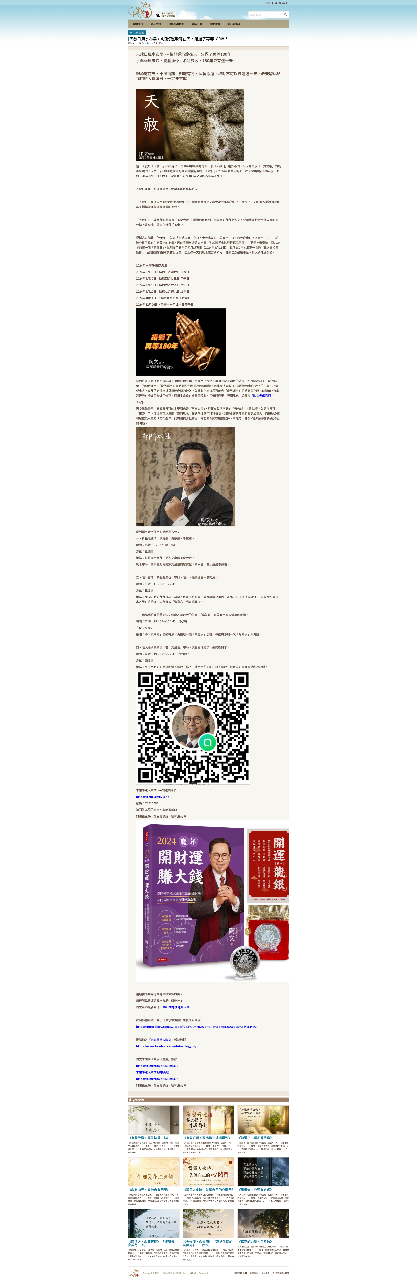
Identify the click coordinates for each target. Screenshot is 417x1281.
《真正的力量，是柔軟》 (255, 1241)
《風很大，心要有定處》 (255, 1189)
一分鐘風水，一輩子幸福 (258, 1272)
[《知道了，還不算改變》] (263, 1120)
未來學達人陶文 (282, 1272)
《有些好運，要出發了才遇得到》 (207, 1137)
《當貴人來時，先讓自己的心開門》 (209, 1189)
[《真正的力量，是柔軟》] (263, 1223)
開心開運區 (136, 32)
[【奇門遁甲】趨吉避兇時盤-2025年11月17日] (165, 17)
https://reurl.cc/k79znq (152, 796)
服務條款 (238, 1272)
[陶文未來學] (140, 17)
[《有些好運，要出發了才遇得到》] (208, 1120)
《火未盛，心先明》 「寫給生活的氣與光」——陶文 (207, 1243)
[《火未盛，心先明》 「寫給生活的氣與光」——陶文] (208, 1223)
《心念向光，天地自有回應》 (149, 1189)
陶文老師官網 (262, 395)
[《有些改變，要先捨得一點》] (153, 1120)
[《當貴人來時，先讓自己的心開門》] (208, 1171)
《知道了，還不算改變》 (255, 1137)
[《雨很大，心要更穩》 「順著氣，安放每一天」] (153, 1223)
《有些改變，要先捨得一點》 (149, 1137)
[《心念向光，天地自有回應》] (153, 1171)
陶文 (148, 43)
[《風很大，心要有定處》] (263, 1171)
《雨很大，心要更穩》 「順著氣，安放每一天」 (153, 1243)
